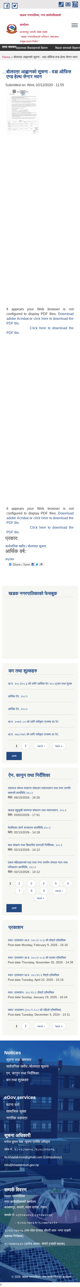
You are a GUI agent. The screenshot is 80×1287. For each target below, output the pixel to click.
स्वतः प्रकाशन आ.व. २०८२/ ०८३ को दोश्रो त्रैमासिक (37, 940)
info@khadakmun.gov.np (21, 1165)
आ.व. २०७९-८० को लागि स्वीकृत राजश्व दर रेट (33, 721)
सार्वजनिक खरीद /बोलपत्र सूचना (27, 1066)
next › (41, 746)
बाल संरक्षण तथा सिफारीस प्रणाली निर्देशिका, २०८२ (35, 845)
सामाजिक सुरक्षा (16, 1111)
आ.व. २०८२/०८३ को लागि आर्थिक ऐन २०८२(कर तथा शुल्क (40, 683)
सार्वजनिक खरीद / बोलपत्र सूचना (25, 546)
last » (59, 746)
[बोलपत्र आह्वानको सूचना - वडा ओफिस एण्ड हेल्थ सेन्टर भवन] (22, 112)
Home (6, 57)
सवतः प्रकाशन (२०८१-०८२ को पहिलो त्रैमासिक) (34, 1010)
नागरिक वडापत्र (16, 1118)
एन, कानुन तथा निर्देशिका (22, 1073)
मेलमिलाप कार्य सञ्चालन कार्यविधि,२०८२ (29, 827)
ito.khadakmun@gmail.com (23, 1157)
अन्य (14, 756)
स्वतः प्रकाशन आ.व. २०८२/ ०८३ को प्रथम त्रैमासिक (37, 957)
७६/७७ (9, 559)
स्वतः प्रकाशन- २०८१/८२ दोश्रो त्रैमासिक (31, 992)
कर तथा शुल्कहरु (17, 1080)
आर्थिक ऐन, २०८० (18, 709)
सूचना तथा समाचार (18, 1060)
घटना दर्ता (12, 1105)
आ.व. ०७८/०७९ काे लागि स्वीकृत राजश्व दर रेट (33, 734)
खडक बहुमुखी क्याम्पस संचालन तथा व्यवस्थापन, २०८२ (37, 810)
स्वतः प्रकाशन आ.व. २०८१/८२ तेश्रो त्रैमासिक (33, 975)
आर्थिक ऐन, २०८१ (18, 696)
